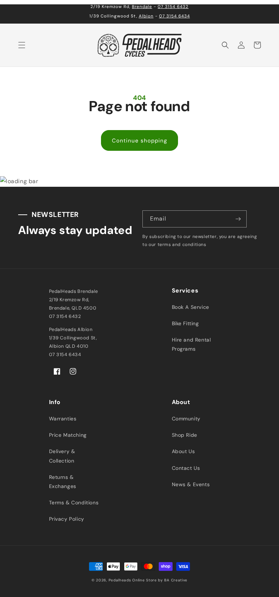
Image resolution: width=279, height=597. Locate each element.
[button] (22, 45)
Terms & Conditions (74, 502)
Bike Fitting (185, 323)
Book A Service (190, 307)
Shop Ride (184, 435)
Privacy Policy (66, 519)
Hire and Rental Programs (191, 344)
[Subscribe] (238, 218)
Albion (146, 16)
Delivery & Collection (62, 456)
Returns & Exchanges (62, 481)
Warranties (63, 418)
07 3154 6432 (173, 6)
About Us (183, 451)
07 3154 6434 (174, 16)
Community (186, 418)
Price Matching (68, 435)
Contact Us (186, 468)
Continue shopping (139, 140)
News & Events (191, 484)
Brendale (142, 6)
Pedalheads (121, 580)
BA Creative (175, 580)
